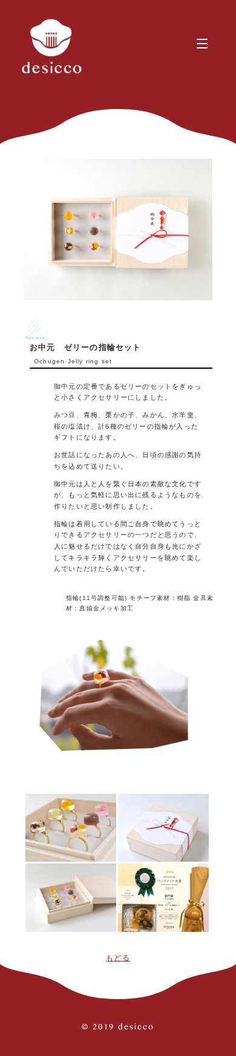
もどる (118, 958)
